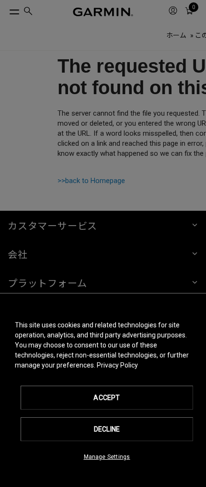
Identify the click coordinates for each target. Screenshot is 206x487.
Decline (107, 429)
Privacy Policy (117, 365)
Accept (106, 397)
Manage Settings (107, 457)
